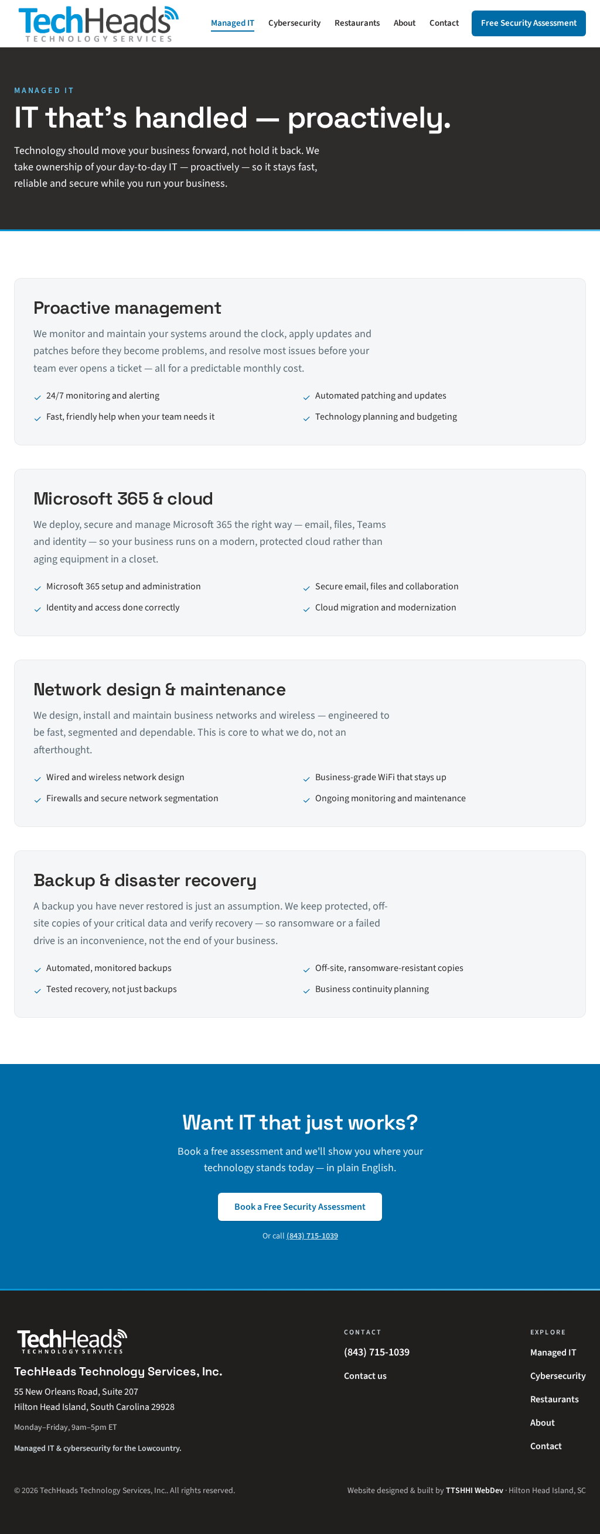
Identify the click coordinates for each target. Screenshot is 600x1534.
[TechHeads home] (98, 23)
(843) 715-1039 (312, 1236)
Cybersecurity (294, 23)
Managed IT (232, 23)
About (404, 23)
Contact (444, 23)
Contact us (365, 1376)
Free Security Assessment (529, 23)
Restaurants (357, 23)
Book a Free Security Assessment (300, 1206)
